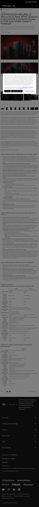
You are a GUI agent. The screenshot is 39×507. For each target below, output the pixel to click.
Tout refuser (7, 91)
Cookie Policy (20, 88)
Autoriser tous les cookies (17, 91)
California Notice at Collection (27, 87)
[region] (19, 83)
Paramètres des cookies (29, 91)
